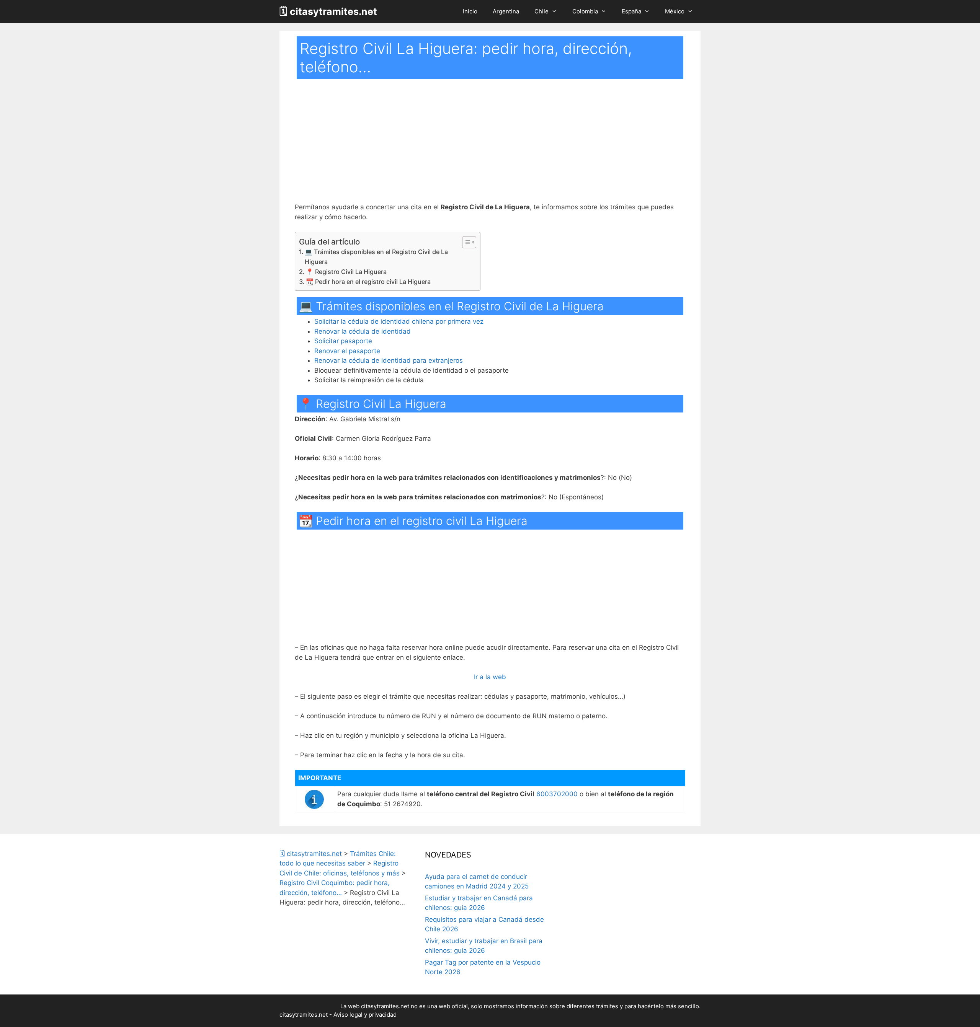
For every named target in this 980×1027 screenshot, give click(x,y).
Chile (541, 11)
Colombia (585, 11)
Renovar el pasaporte (347, 351)
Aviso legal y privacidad (365, 1014)
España (631, 11)
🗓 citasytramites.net (328, 11)
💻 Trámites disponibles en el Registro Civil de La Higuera (376, 257)
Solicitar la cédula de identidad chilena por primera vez (398, 321)
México (674, 11)
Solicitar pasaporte (343, 341)
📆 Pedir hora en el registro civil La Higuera (368, 281)
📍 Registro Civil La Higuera (346, 271)
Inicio (470, 11)
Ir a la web (490, 677)
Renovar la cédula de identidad (362, 331)
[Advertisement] (490, 145)
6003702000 (557, 794)
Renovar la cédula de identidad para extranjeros (388, 360)
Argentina (506, 11)
